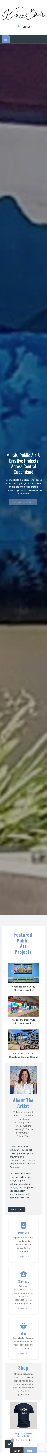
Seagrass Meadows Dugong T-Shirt (23, 1435)
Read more (22, 1256)
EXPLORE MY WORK (22, 502)
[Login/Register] (18, 26)
